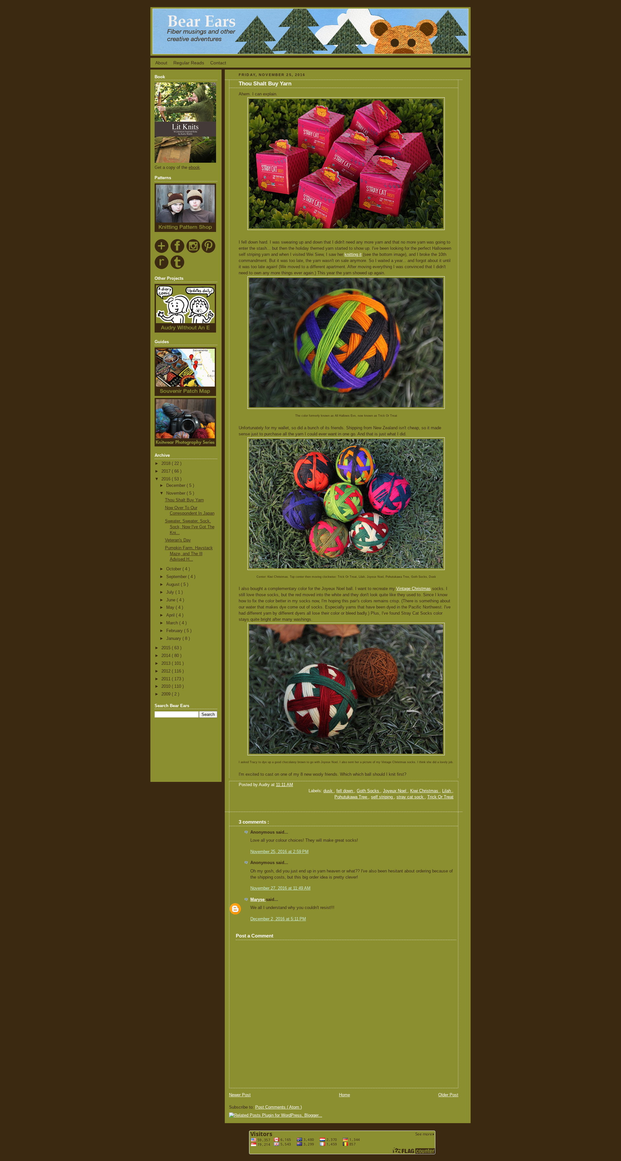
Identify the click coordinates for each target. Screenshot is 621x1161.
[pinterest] (209, 252)
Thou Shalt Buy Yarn (184, 500)
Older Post (448, 1095)
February (175, 631)
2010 (166, 686)
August (173, 584)
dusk (328, 791)
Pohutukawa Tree (351, 797)
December (176, 485)
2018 (166, 463)
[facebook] (177, 252)
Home (344, 1095)
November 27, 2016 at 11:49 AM (280, 888)
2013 (166, 663)
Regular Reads (188, 62)
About (161, 62)
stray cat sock (411, 797)
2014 (166, 655)
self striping (382, 797)
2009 (166, 694)
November (176, 493)
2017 (166, 471)
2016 (166, 479)
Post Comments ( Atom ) (278, 1107)
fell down (345, 791)
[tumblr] (177, 268)
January (174, 638)
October (174, 569)
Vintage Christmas (413, 588)
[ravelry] (162, 268)
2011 (166, 679)
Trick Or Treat (440, 797)
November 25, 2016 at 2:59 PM (279, 851)
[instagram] (193, 252)
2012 (166, 671)
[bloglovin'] (162, 252)
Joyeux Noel (395, 791)
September (177, 577)
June (171, 600)
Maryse (258, 899)
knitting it (353, 254)
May (171, 607)
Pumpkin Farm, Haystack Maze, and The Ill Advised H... (189, 554)
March (172, 623)
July (170, 592)
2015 (166, 648)
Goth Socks (368, 791)
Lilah (447, 791)
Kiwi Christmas (425, 791)
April (171, 615)
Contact (218, 62)
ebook (194, 167)
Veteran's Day (178, 540)
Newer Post (240, 1095)
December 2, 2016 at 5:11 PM (278, 919)
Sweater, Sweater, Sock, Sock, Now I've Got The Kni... (189, 527)
